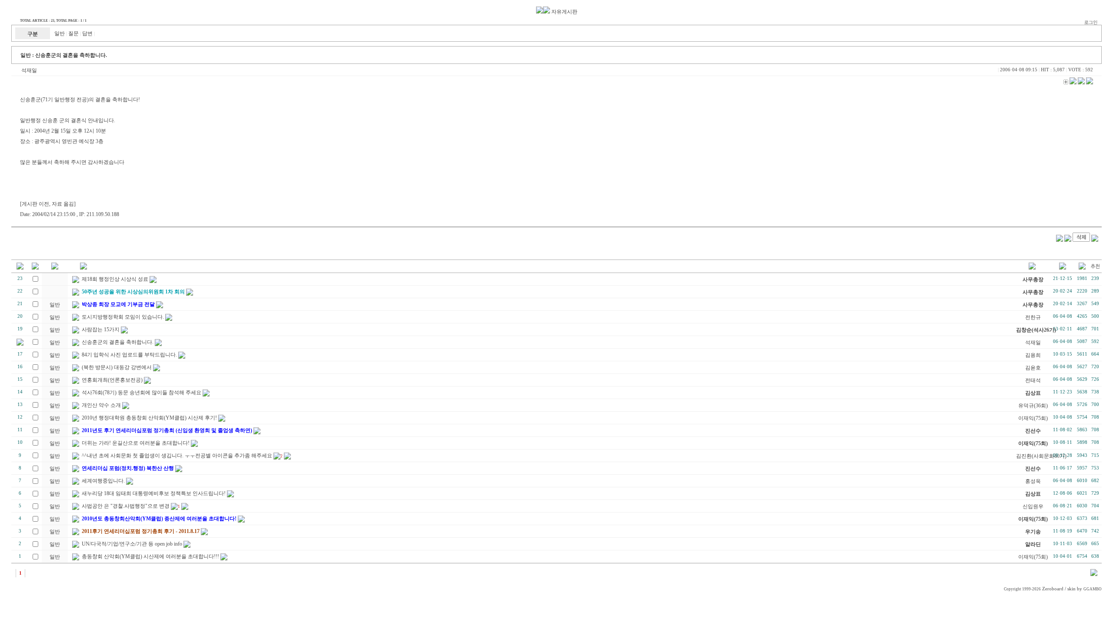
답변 (87, 33)
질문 (73, 33)
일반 (59, 33)
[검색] (1093, 574)
